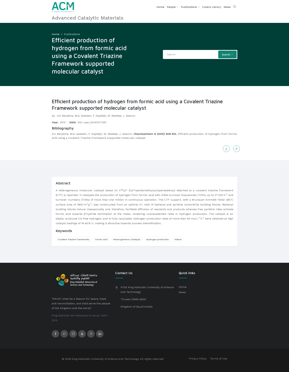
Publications (189, 7)
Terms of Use (218, 358)
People (171, 7)
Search (226, 54)
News (227, 7)
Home (160, 7)
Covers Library (211, 7)
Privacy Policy (198, 358)
